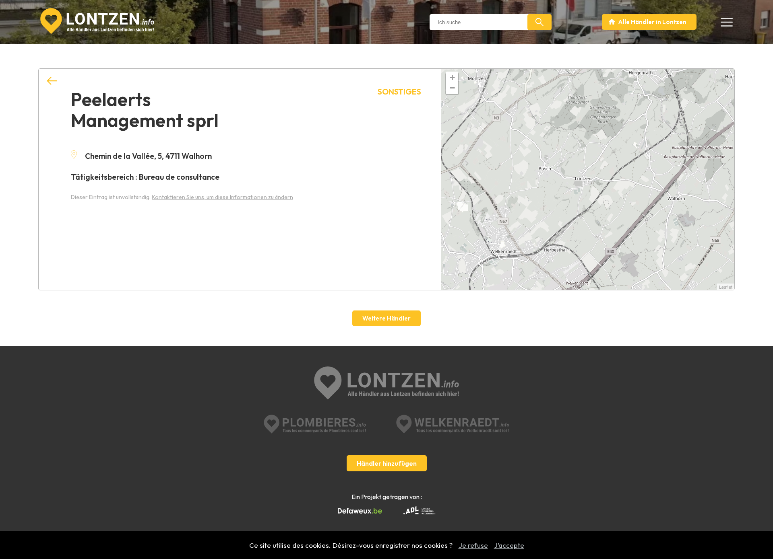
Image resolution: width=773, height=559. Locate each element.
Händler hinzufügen (387, 463)
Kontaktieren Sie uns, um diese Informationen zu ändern (222, 197)
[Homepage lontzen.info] (97, 21)
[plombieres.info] (315, 424)
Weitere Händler (386, 318)
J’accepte (509, 545)
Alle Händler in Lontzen (652, 22)
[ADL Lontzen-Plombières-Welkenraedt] (419, 511)
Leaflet (725, 287)
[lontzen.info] (386, 383)
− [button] (452, 88)
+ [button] (452, 77)
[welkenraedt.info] (452, 424)
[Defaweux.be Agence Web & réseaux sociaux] (360, 511)
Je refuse (473, 545)
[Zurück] (52, 81)
